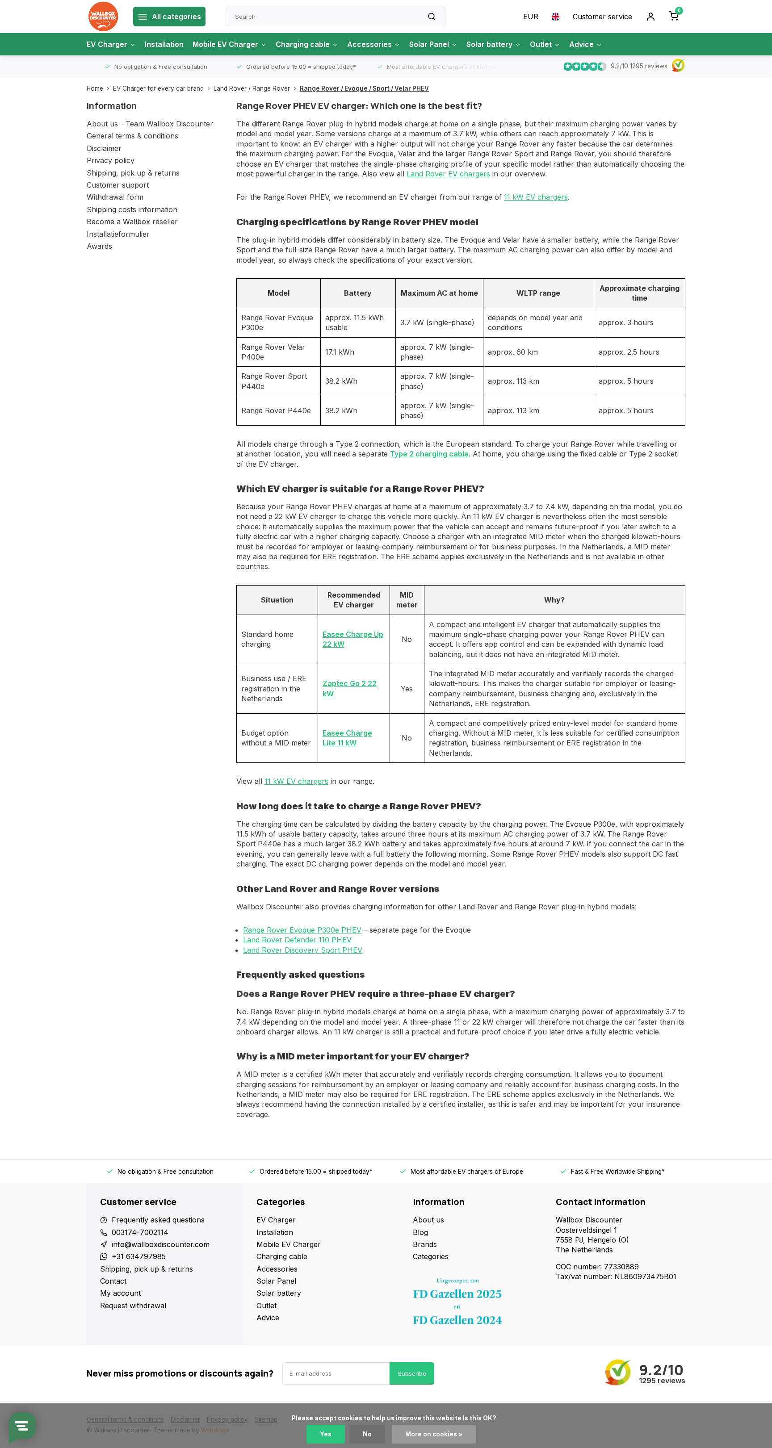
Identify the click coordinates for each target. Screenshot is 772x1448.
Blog (420, 1232)
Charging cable (303, 44)
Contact (113, 1280)
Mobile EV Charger (225, 44)
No (367, 1434)
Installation (164, 44)
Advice (581, 44)
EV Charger (107, 44)
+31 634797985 (139, 1256)
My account (120, 1293)
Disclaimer (104, 148)
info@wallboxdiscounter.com (161, 1244)
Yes (325, 1434)
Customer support (118, 184)
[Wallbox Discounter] (103, 16)
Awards (99, 246)
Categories (431, 1256)
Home (95, 88)
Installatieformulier (118, 234)
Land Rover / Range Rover (252, 88)
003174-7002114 (140, 1232)
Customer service (602, 16)
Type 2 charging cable (429, 453)
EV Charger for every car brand (158, 88)
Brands (425, 1244)
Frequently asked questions (158, 1219)
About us (428, 1219)
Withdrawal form (115, 197)
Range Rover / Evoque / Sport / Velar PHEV (364, 88)
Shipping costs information (132, 209)
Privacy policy (110, 160)
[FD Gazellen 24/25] (477, 1303)
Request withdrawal (133, 1305)
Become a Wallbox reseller (132, 221)
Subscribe (412, 1373)
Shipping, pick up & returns (133, 172)
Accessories (369, 44)
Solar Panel (429, 44)
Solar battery (489, 44)
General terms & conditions (132, 135)
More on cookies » (433, 1434)
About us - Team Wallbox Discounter (150, 123)
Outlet (541, 44)
